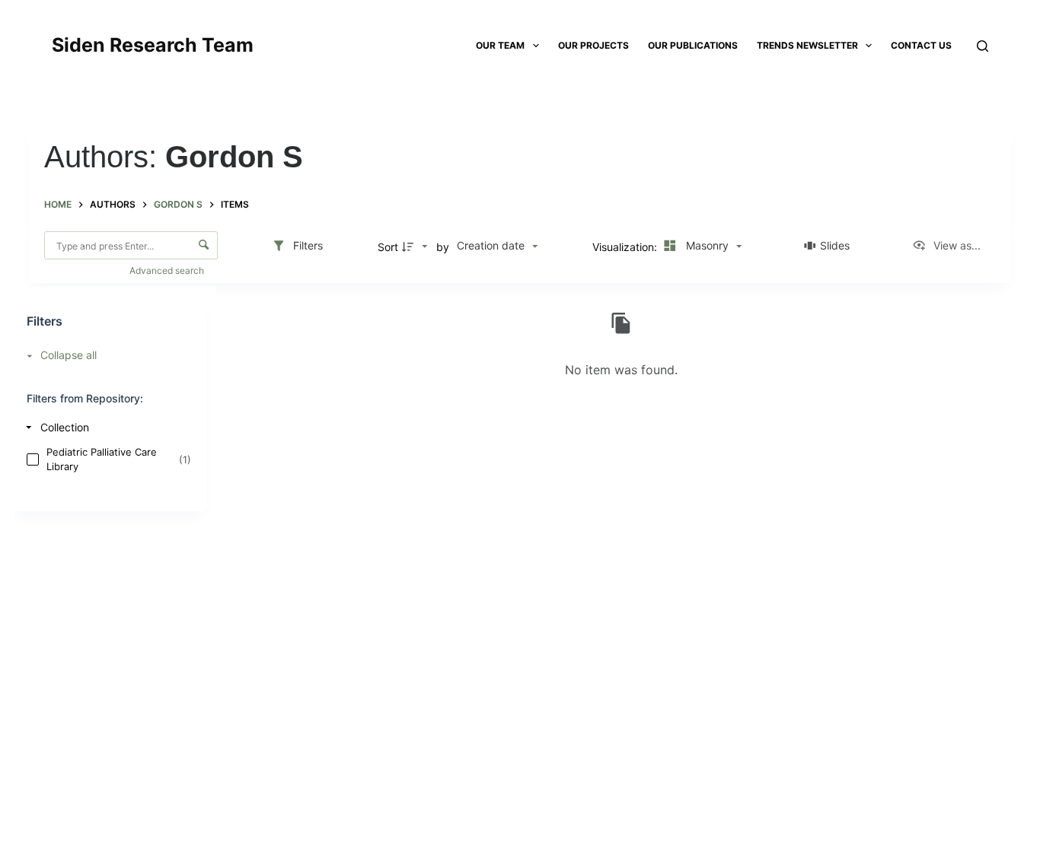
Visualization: (626, 246)
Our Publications (693, 45)
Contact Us (921, 45)
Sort (388, 246)
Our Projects (593, 45)
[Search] (982, 46)
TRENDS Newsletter (807, 45)
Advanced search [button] (167, 270)
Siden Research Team (153, 44)
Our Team (500, 45)
